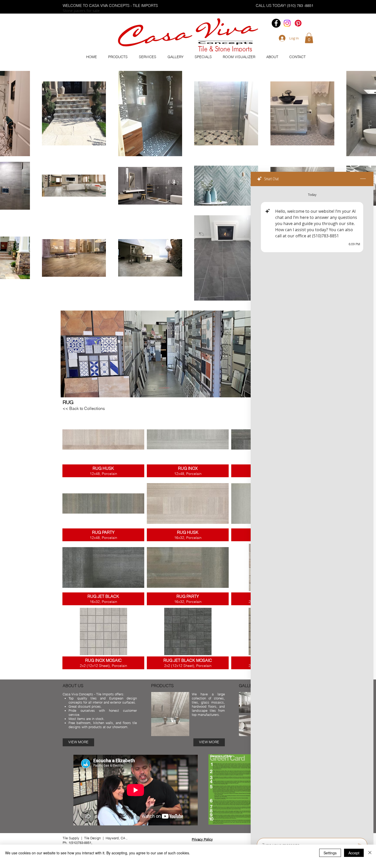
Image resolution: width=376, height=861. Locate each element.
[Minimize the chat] (363, 179)
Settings (330, 852)
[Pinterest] (298, 23)
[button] (309, 38)
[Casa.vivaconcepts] (287, 23)
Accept (353, 852)
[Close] (370, 853)
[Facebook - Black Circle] (276, 23)
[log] (312, 510)
